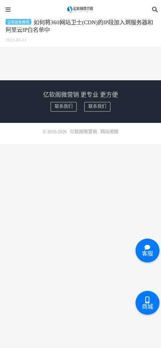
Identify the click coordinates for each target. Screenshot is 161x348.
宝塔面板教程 (18, 22)
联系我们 (64, 106)
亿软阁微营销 (80, 9)
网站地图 (109, 131)
